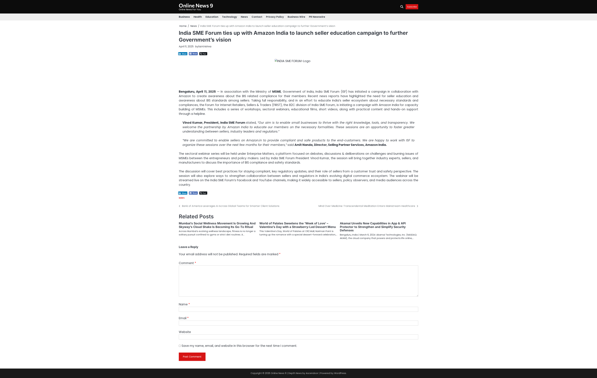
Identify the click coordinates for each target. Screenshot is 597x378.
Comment (187, 263)
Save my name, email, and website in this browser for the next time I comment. (239, 346)
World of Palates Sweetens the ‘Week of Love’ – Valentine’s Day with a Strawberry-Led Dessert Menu (297, 225)
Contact (257, 17)
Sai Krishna (204, 46)
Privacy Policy (275, 17)
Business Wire (296, 17)
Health (198, 17)
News (244, 17)
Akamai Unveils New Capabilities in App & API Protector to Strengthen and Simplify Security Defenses (373, 227)
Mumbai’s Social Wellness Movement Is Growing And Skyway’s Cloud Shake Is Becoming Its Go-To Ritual (217, 225)
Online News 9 (196, 5)
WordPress (340, 373)
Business (184, 17)
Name (184, 304)
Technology (229, 17)
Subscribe (412, 7)
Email (184, 318)
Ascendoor (312, 373)
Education (212, 17)
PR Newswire (317, 17)
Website (185, 332)
